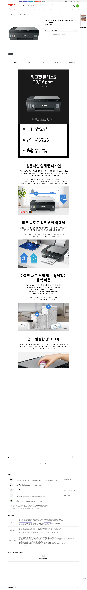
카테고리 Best (72, 62)
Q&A (44, 62)
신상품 (35, 10)
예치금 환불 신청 (83, 27)
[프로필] (77, 5)
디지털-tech (12, 14)
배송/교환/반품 (58, 62)
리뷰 (29, 62)
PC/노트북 (19, 14)
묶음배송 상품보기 (64, 34)
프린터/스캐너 (25, 14)
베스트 (31, 10)
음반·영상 (20, 10)
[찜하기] (77, 587)
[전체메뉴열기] (9, 9)
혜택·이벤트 (82, 22)
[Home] (8, 14)
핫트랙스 (23, 5)
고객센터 (77, 1)
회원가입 (59, 1)
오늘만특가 (26, 10)
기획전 (82, 24)
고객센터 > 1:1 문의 (47, 522)
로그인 (63, 1)
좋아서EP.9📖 (51, 10)
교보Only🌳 (57, 10)
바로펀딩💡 (44, 10)
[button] (77, 20)
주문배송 (70, 1)
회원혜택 (66, 1)
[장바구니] (74, 6)
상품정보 (15, 62)
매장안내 (74, 1)
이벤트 (39, 10)
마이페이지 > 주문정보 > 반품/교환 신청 (25, 522)
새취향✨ (14, 10)
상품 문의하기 (75, 457)
